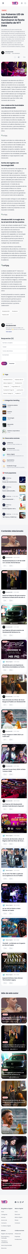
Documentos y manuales (5, 1237)
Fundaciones (18, 1239)
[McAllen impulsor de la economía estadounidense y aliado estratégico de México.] (22, 506)
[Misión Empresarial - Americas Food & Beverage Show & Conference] (22, 497)
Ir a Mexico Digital (6, 1226)
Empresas (17, 1236)
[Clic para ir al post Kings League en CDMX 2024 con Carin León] (14, 719)
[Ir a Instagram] (20, 1202)
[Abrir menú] (3, 3)
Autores (3, 1217)
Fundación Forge (8, 390)
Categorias (4, 1214)
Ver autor (9, 332)
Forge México (16, 386)
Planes (16, 1220)
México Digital (8, 383)
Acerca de (4, 1220)
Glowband (18, 383)
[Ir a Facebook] (15, 1202)
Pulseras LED (19, 379)
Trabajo (6, 386)
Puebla (18, 393)
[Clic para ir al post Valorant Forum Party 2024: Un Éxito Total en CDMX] (14, 753)
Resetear (11, 363)
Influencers (18, 1233)
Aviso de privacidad (6, 1245)
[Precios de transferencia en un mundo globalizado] (22, 480)
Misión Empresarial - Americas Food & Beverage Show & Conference (10, 499)
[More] (18, 57)
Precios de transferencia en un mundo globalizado (9, 482)
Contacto (4, 1223)
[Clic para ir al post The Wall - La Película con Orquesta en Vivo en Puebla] (14, 927)
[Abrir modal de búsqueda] (25, 3)
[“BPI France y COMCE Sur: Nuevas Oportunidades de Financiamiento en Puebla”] (22, 515)
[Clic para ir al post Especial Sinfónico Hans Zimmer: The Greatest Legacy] (14, 962)
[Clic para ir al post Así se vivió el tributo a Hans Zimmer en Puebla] (14, 893)
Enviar (4, 363)
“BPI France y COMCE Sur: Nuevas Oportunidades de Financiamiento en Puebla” (10, 517)
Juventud (19, 390)
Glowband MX (9, 51)
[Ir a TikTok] (23, 1202)
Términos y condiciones (4, 1241)
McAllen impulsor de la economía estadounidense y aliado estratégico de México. (10, 508)
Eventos (4, 10)
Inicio (2, 1211)
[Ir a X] (18, 1202)
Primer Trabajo (8, 393)
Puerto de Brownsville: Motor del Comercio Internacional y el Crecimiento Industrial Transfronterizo (8, 491)
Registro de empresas (7, 1233)
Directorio (17, 1214)
